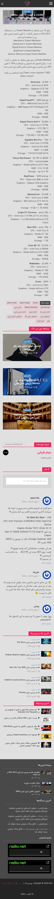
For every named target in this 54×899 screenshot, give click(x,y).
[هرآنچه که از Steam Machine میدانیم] (46, 736)
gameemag (45, 307)
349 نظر (34, 794)
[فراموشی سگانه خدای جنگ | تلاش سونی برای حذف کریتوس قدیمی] (46, 744)
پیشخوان (5, 883)
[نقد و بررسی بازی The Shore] (46, 641)
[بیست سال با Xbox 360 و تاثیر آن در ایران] (46, 719)
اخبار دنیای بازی (20, 312)
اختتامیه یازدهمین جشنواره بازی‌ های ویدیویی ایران (27, 416)
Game (35, 302)
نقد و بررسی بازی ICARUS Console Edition (22, 680)
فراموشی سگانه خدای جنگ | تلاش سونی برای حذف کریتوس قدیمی (22, 744)
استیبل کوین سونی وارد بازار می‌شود (27, 347)
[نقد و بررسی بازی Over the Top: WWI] (46, 666)
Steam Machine (31, 307)
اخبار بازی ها (45, 312)
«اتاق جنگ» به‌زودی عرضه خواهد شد (22, 823)
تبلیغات (13, 883)
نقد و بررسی (35, 640)
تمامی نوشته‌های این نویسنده (13, 444)
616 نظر (34, 777)
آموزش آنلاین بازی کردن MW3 (28, 791)
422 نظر (34, 786)
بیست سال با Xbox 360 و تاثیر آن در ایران (20, 718)
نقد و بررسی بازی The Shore (28, 642)
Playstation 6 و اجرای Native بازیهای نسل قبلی (27, 382)
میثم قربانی (43, 808)
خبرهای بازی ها (31, 316)
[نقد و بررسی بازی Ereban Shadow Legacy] (46, 653)
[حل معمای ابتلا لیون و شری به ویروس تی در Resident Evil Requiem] (46, 711)
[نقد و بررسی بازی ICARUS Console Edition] (46, 678)
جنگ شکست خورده (32, 783)
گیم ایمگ (40, 321)
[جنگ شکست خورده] (46, 783)
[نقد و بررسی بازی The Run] (46, 691)
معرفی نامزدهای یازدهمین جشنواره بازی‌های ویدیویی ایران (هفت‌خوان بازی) (28, 810)
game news (12, 302)
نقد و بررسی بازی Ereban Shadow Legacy (22, 655)
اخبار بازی (27, 11)
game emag (25, 302)
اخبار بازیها (33, 312)
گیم (48, 321)
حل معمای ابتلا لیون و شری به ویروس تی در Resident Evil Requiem (22, 711)
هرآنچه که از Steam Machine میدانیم (22, 735)
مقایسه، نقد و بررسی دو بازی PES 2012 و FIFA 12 (23, 773)
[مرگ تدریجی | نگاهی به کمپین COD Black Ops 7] (46, 728)
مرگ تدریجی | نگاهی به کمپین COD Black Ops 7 (21, 727)
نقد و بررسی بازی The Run (29, 692)
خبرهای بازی (45, 316)
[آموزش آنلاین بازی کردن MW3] (46, 791)
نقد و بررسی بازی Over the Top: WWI (24, 667)
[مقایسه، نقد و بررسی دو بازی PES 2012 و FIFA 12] (46, 772)
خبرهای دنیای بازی (15, 316)
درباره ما (20, 883)
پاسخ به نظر (46, 563)
